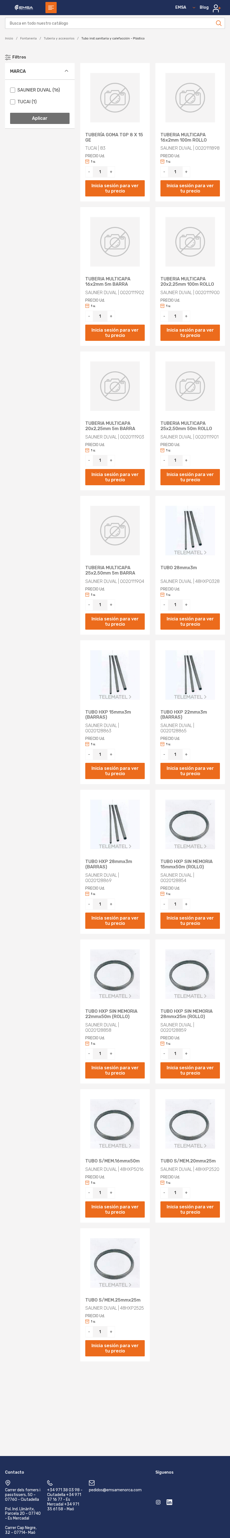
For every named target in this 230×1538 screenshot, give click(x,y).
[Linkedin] (169, 1503)
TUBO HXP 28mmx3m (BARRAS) (108, 864)
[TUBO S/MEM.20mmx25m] (190, 1124)
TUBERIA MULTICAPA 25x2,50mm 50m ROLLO (186, 426)
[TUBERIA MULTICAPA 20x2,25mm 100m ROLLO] (190, 241)
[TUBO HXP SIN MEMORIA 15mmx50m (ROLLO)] (190, 824)
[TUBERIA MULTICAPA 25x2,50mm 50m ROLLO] (190, 386)
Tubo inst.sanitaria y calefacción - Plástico (113, 38)
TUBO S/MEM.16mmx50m (112, 1161)
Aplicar (39, 118)
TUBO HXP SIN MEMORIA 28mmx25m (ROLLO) (186, 1014)
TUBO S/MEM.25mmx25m (113, 1300)
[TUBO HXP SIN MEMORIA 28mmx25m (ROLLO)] (190, 974)
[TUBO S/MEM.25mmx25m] (115, 1263)
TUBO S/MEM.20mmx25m (188, 1161)
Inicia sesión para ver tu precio (115, 188)
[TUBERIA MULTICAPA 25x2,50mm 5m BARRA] (115, 530)
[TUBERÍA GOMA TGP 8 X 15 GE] (115, 97)
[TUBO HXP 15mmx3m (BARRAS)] (115, 675)
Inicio (9, 38)
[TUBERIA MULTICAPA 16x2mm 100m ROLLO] (190, 97)
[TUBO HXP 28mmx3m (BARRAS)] (115, 824)
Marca (18, 71)
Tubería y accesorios (59, 38)
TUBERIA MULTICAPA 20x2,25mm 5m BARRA (110, 426)
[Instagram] (158, 1503)
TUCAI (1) (26, 101)
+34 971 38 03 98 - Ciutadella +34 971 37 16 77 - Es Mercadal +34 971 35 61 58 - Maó (64, 1499)
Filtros (19, 57)
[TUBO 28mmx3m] (190, 530)
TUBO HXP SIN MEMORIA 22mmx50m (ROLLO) (111, 1014)
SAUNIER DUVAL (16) (38, 90)
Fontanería (28, 38)
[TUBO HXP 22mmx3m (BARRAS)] (190, 675)
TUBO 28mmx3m (178, 567)
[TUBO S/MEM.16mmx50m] (115, 1124)
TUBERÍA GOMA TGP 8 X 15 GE (114, 137)
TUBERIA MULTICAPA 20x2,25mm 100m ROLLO (187, 281)
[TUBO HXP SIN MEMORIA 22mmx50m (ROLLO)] (115, 974)
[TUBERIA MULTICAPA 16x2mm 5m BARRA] (115, 241)
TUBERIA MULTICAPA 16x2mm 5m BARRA (107, 281)
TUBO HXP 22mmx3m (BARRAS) (183, 715)
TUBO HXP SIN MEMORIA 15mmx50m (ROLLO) (186, 864)
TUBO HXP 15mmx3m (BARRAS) (108, 715)
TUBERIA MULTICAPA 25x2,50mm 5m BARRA (110, 570)
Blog (204, 7)
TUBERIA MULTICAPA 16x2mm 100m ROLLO (183, 137)
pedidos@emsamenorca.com (115, 1490)
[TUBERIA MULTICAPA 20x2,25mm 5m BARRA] (115, 386)
